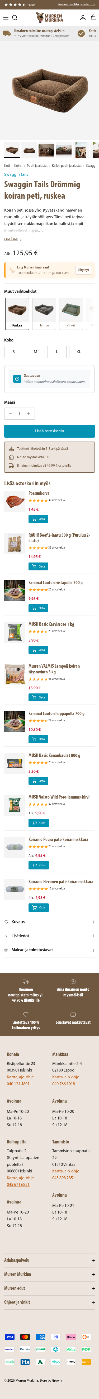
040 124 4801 (18, 1084)
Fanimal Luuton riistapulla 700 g (56, 582)
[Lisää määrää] (30, 413)
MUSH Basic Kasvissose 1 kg (51, 624)
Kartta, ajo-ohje (20, 1077)
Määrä (9, 402)
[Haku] (17, 17)
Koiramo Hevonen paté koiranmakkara (61, 881)
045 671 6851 (18, 1185)
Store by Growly (51, 1380)
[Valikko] (6, 17)
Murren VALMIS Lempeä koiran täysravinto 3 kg (54, 669)
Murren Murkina (27, 1380)
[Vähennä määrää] (9, 413)
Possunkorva (39, 493)
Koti (7, 166)
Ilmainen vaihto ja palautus (76, 4)
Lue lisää (11, 239)
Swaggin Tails (16, 175)
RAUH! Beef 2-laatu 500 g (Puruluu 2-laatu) (59, 538)
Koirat (18, 166)
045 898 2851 (63, 1178)
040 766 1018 (63, 1084)
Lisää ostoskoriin (49, 431)
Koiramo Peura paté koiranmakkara (58, 839)
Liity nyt (83, 270)
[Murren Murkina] (49, 17)
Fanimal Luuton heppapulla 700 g (56, 713)
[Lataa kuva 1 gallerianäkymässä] (49, 90)
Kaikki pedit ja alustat (67, 166)
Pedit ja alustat (37, 166)
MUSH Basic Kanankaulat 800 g (54, 755)
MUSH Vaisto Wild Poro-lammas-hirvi (59, 797)
